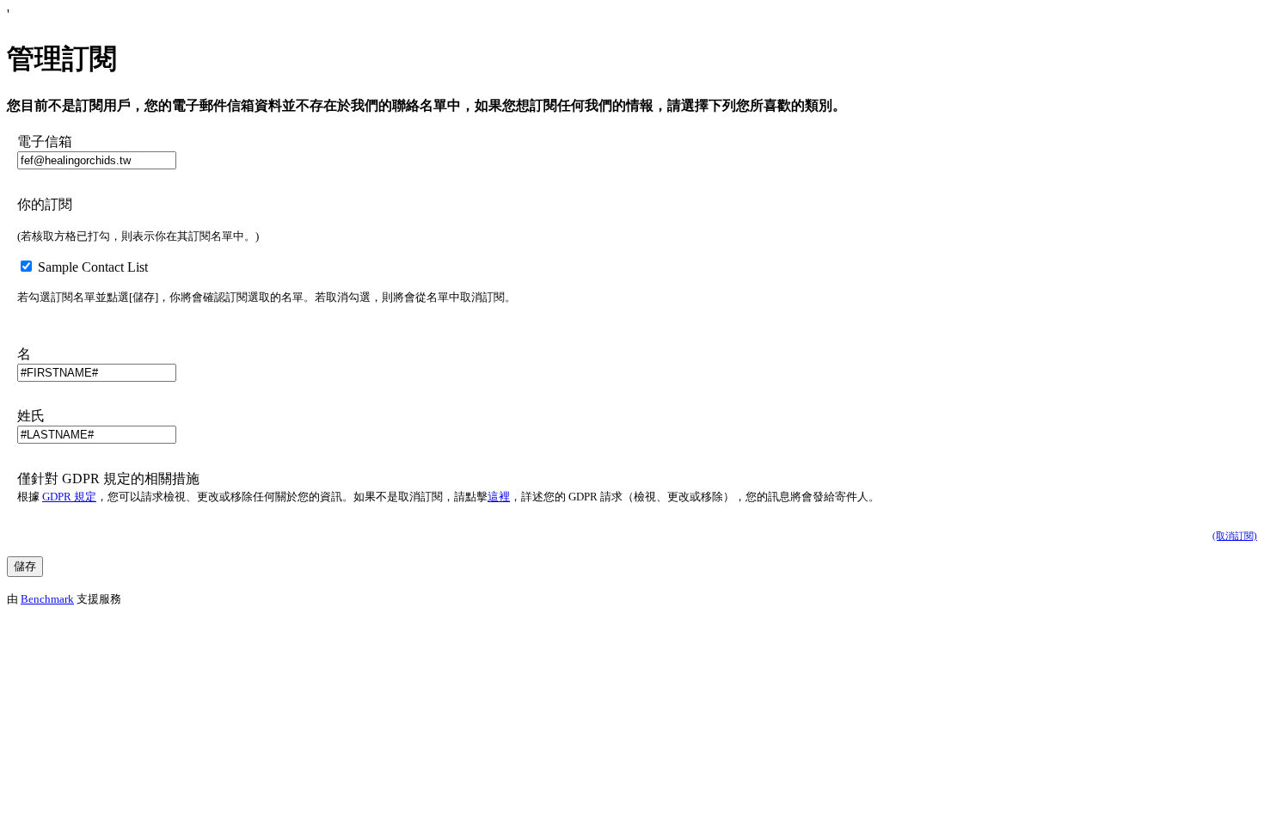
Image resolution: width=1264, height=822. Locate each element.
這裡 (499, 496)
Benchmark (47, 598)
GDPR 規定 (69, 496)
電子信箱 (44, 141)
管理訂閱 (62, 58)
